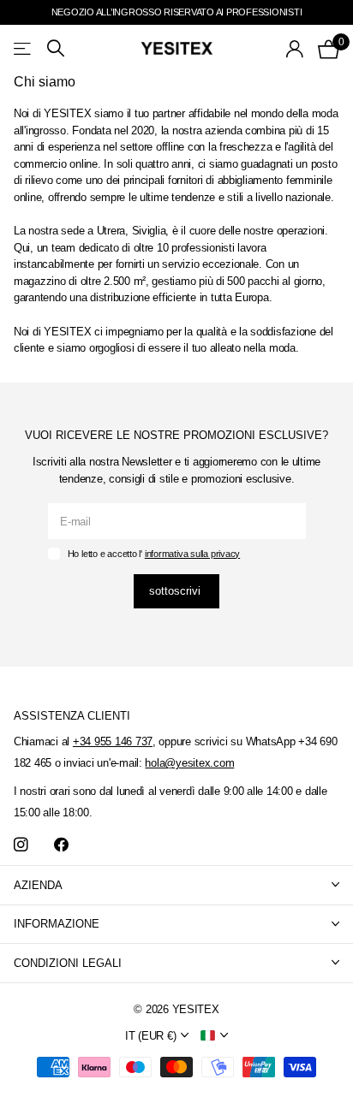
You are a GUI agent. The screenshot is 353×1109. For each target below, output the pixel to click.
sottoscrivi (176, 590)
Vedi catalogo (23, 48)
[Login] (295, 48)
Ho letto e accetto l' (154, 554)
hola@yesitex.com (189, 762)
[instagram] (21, 845)
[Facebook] (61, 845)
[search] (55, 48)
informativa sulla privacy (192, 554)
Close (176, 885)
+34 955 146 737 (113, 741)
